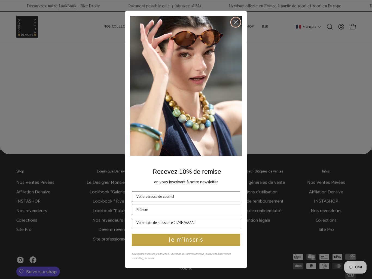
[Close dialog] (235, 22)
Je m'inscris (186, 240)
